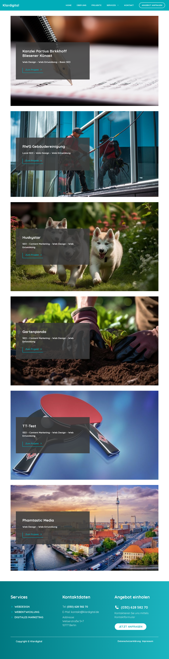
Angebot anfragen (152, 5)
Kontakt (129, 5)
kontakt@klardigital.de (85, 612)
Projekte (96, 5)
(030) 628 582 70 (134, 607)
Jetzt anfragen (131, 626)
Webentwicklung (27, 612)
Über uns (81, 5)
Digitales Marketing (29, 617)
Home (68, 5)
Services (111, 5)
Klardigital (11, 5)
